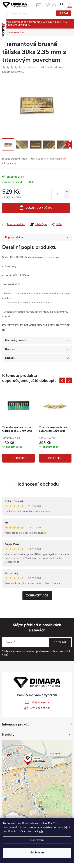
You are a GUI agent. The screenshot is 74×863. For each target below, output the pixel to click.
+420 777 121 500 (39, 708)
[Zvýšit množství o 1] (67, 191)
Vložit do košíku (39, 208)
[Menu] (69, 5)
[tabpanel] (18, 426)
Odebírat (60, 642)
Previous (62, 380)
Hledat (63, 13)
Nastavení (37, 840)
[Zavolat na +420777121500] (47, 5)
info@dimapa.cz (40, 702)
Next (69, 380)
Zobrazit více (37, 596)
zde (41, 831)
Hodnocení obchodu (37, 484)
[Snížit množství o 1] (67, 196)
